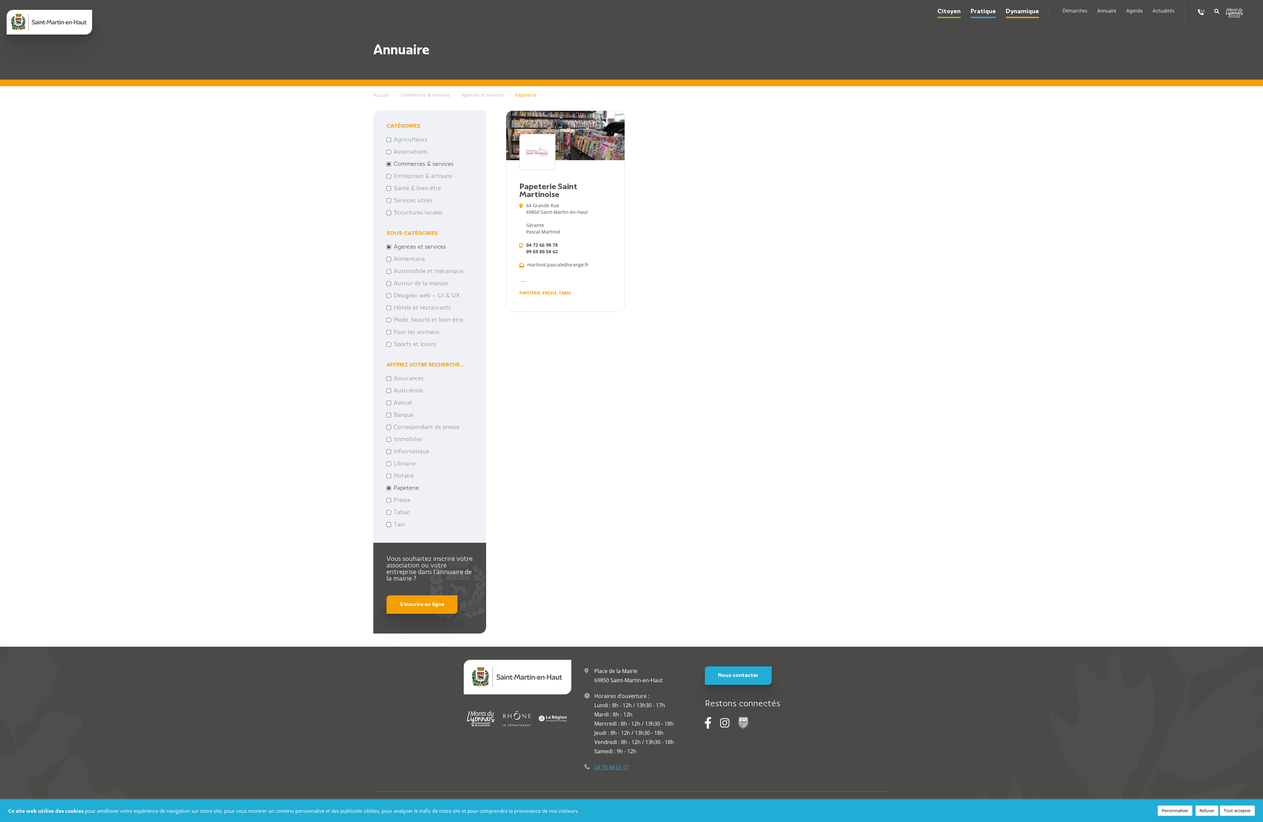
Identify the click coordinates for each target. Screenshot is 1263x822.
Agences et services (420, 247)
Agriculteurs (411, 140)
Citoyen (949, 12)
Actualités (1163, 11)
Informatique (411, 452)
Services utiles (413, 201)
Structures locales (418, 213)
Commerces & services (424, 164)
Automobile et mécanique (428, 272)
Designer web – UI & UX (427, 296)
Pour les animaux (416, 333)
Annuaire (1106, 11)
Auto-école (408, 391)
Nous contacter (738, 675)
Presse (402, 501)
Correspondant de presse (426, 428)
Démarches (1074, 11)
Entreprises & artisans (423, 177)
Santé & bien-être (417, 189)
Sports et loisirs (415, 345)
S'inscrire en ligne (422, 604)
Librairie (405, 464)
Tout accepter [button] (1237, 810)
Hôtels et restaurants (422, 308)
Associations (410, 152)
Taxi (399, 525)
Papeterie (406, 488)
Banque (403, 415)
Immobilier (408, 440)
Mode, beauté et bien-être (428, 320)
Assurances (409, 379)
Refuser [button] (1207, 810)
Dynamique (1022, 12)
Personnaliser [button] (1175, 810)
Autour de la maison (421, 284)
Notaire (404, 476)
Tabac (402, 513)
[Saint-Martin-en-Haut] (49, 22)
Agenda (1134, 11)
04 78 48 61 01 (611, 767)
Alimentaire (409, 259)
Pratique (983, 12)
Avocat (403, 403)
